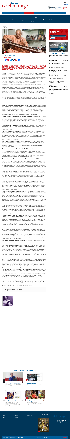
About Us (29, 414)
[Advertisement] (58, 105)
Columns (60, 13)
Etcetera (49, 13)
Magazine (8, 13)
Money (38, 13)
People (29, 13)
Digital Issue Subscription (55, 48)
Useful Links (29, 415)
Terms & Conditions (45, 437)
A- (66, 2)
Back (4, 27)
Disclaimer (39, 437)
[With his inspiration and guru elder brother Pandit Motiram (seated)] (8, 301)
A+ (65, 2)
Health (19, 13)
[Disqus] (24, 327)
